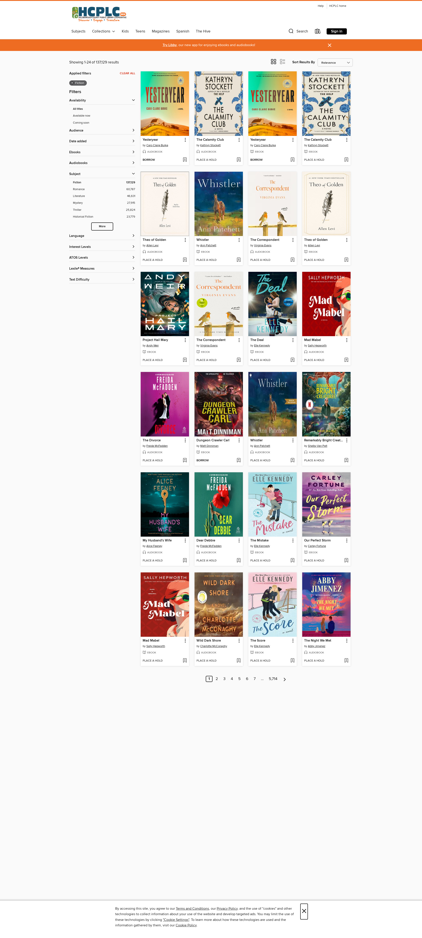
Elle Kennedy (262, 345)
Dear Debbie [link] (205, 541)
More (102, 226)
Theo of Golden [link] (154, 240)
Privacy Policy (227, 908)
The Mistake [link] (259, 541)
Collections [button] (102, 31)
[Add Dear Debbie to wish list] (238, 561)
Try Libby (170, 45)
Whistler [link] (202, 240)
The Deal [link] (257, 340)
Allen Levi (152, 245)
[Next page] (284, 679)
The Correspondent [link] (264, 240)
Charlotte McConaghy (213, 646)
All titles (78, 109)
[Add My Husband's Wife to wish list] (184, 561)
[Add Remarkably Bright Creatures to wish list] (346, 461)
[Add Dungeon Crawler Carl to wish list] (238, 461)
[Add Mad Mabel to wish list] (346, 360)
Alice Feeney (154, 546)
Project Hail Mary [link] (155, 340)
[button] (297, 32)
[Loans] (317, 32)
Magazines (161, 31)
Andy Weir (152, 345)
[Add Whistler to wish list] (238, 260)
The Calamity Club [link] (210, 140)
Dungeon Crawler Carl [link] (212, 440)
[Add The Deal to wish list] (292, 360)
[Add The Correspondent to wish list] (292, 260)
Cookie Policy (186, 925)
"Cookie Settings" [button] (176, 920)
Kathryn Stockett (210, 145)
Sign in (336, 31)
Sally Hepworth (317, 345)
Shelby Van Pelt (317, 446)
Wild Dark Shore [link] (208, 641)
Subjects (78, 31)
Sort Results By (303, 62)
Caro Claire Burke (157, 145)
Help (321, 6)
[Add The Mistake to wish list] (292, 561)
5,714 (273, 678)
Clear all (127, 73)
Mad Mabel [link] (312, 340)
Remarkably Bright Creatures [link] (324, 440)
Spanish (182, 31)
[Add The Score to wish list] (292, 661)
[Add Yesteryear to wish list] (184, 160)
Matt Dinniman (209, 446)
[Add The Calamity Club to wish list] (238, 160)
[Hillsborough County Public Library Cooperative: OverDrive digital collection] (100, 15)
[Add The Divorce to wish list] (184, 461)
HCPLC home (337, 6)
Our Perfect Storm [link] (317, 541)
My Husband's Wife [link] (157, 541)
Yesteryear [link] (150, 140)
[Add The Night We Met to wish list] (346, 661)
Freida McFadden (157, 446)
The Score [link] (257, 641)
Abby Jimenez (316, 646)
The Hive (203, 31)
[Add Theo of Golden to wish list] (184, 260)
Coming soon (81, 122)
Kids (125, 31)
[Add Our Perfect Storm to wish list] (346, 561)
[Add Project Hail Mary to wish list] (184, 360)
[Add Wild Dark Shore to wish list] (238, 661)
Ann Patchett (208, 245)
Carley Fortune (317, 546)
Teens (140, 31)
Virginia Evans (262, 245)
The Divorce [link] (152, 440)
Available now (81, 115)
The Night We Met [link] (317, 641)
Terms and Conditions (192, 908)
